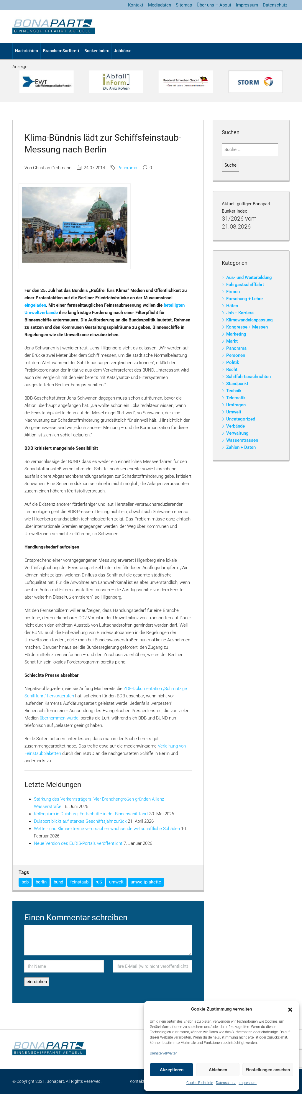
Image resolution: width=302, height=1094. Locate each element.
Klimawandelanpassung (249, 320)
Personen (235, 355)
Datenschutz (226, 1083)
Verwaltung (237, 433)
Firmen (233, 291)
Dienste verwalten (164, 1053)
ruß (99, 882)
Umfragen (236, 405)
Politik (232, 362)
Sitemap (184, 5)
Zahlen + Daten (241, 447)
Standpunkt (237, 383)
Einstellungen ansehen (268, 1069)
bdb (25, 882)
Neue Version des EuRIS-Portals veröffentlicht (78, 843)
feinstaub (79, 882)
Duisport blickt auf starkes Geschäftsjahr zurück (80, 821)
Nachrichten (26, 50)
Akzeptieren (171, 1069)
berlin (41, 882)
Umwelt (233, 412)
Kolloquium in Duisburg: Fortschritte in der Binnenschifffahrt (91, 814)
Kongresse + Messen (247, 327)
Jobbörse (123, 50)
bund (58, 882)
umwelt (116, 882)
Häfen (232, 305)
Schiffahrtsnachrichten (248, 376)
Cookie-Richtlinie (199, 1083)
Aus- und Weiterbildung (249, 277)
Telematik (236, 397)
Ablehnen (218, 1069)
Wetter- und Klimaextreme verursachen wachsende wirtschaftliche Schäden (107, 828)
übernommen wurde (59, 718)
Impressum (248, 1083)
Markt (232, 341)
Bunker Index (96, 50)
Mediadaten (159, 5)
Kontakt (135, 5)
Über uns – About (214, 5)
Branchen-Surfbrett (61, 50)
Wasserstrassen (242, 440)
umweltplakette (146, 882)
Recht (231, 369)
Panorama (127, 167)
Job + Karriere (240, 313)
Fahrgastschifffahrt (245, 284)
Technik (234, 390)
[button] (290, 1009)
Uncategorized (240, 419)
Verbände (235, 426)
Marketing (236, 334)
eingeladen (35, 305)
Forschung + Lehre (244, 298)
